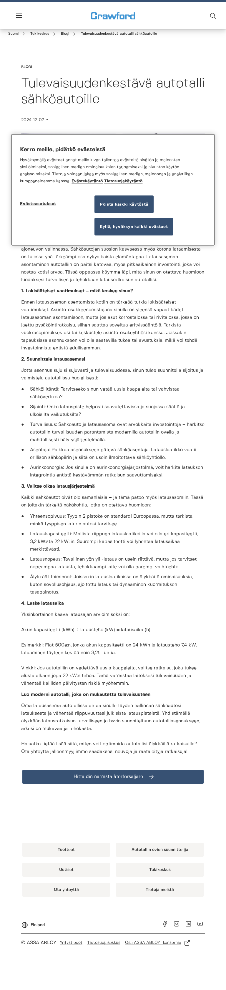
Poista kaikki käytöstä (124, 204)
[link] (17, 34)
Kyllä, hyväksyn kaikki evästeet (134, 227)
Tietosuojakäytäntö (123, 181)
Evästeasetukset (38, 204)
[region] (113, 190)
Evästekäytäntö (87, 181)
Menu (29, 16)
